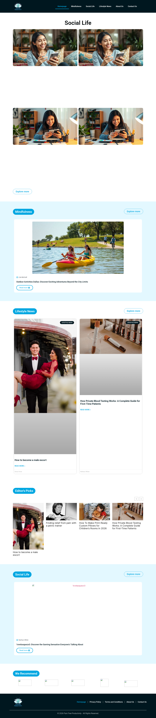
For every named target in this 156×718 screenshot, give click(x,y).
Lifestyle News (105, 6)
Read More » (20, 466)
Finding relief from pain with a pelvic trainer (61, 524)
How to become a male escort (30, 460)
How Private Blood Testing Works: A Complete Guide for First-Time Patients (126, 526)
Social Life (90, 6)
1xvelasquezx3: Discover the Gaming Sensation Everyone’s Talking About (49, 644)
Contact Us (132, 6)
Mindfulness (76, 6)
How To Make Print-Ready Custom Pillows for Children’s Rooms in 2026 (93, 526)
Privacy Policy (95, 702)
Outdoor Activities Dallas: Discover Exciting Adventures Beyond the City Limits (52, 282)
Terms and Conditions (114, 702)
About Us (119, 6)
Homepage (62, 6)
